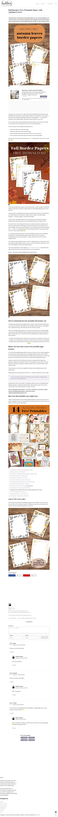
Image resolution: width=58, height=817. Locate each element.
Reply (12, 652)
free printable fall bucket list (34, 247)
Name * (11, 635)
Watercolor (27, 612)
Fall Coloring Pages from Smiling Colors (19, 475)
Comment (10, 625)
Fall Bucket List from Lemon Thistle (18, 485)
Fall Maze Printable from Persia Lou (18, 491)
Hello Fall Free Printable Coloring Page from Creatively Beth (23, 473)
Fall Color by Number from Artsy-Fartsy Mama (20, 479)
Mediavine (38, 814)
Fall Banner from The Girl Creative (17, 471)
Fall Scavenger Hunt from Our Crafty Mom (19, 495)
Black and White (12, 612)
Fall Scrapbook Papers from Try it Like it (19, 477)
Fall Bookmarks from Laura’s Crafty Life (19, 493)
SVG (1, 811)
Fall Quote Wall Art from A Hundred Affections (20, 487)
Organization (3, 807)
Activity (1, 802)
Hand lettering (3, 805)
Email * (27, 635)
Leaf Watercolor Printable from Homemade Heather (21, 469)
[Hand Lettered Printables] (12, 4)
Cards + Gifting (3, 803)
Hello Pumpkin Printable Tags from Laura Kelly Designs (22, 481)
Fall (20, 612)
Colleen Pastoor (11, 607)
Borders (17, 612)
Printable (9, 13)
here (12, 788)
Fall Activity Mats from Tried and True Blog (19, 483)
